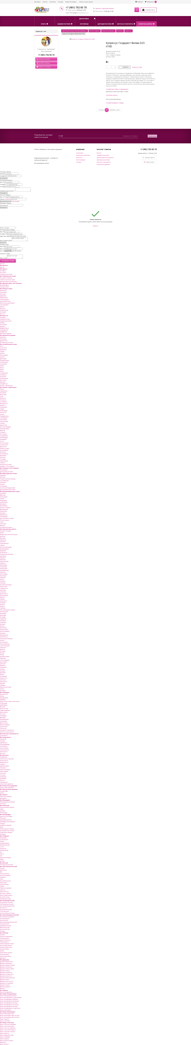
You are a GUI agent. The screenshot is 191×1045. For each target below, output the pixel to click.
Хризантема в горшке (7, 518)
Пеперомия (3, 568)
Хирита (2, 597)
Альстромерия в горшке (7, 610)
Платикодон (4, 642)
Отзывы (60, 2)
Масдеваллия (4, 719)
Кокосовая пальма (6, 945)
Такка (2, 522)
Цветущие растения (103, 160)
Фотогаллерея (80, 160)
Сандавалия (4, 436)
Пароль (5, 199)
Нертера (3, 559)
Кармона (3, 877)
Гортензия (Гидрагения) (7, 488)
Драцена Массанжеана (7, 978)
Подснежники (4, 543)
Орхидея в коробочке (7, 730)
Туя (1, 856)
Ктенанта (3, 400)
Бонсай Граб (4, 920)
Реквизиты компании (83, 155)
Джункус (2, 326)
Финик (2, 951)
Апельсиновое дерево (7, 807)
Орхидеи (3, 690)
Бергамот (3, 818)
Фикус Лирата (4, 1019)
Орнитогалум (4, 561)
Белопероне (4, 612)
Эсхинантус (3, 552)
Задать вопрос (150, 162)
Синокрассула (4, 750)
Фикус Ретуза (4, 891)
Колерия (2, 603)
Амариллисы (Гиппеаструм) (8, 534)
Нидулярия (3, 500)
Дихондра (3, 358)
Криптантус (3, 751)
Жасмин (2, 624)
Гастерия (3, 459)
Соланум (2, 583)
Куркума (2, 513)
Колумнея (3, 393)
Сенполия (3, 524)
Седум (2, 409)
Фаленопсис (4, 694)
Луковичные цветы (6, 527)
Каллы (2, 579)
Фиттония (3, 380)
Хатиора (2, 775)
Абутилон (3, 590)
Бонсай (2, 861)
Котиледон (3, 434)
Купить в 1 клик (137, 67)
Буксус (2, 367)
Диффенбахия (4, 328)
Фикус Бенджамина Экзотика (9, 1005)
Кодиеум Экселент (6, 321)
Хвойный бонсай (5, 899)
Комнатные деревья (108, 31)
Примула (3, 558)
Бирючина (3, 870)
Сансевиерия (4, 305)
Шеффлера (3, 332)
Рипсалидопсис (5, 644)
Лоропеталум (4, 884)
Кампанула (3, 511)
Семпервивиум (5, 744)
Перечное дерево (6, 888)
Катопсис (3, 680)
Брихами (3, 673)
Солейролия (4, 373)
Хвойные (119, 31)
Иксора (2, 626)
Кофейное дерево (6, 825)
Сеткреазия (4, 362)
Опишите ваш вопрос (7, 191)
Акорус (2, 414)
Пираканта (3, 682)
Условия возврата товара (115, 103)
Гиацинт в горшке (5, 531)
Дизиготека (3, 341)
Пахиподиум (4, 771)
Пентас (2, 640)
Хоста (2, 441)
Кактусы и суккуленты (104, 162)
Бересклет (3, 446)
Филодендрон (4, 285)
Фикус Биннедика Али (7, 1013)
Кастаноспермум (5, 427)
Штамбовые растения (7, 830)
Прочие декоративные (7, 303)
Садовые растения (103, 155)
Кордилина (3, 407)
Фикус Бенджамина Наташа (9, 1003)
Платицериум (4, 299)
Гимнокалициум (5, 769)
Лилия (2, 655)
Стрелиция (3, 567)
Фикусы (2, 988)
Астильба (3, 592)
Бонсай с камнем (5, 893)
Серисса (2, 890)
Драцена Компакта (6, 967)
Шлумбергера (4, 570)
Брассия (2, 707)
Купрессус (128, 31)
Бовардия (3, 613)
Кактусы (2, 753)
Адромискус (3, 743)
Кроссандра (4, 574)
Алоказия (3, 376)
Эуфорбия (3, 778)
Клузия (2, 353)
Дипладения (4, 509)
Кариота (2, 405)
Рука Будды (3, 813)
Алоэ (1, 346)
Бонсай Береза (5, 918)
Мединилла (3, 515)
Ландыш (2, 685)
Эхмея (2, 498)
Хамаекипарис (4, 843)
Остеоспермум (4, 660)
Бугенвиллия (4, 595)
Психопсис (3, 728)
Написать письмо (45, 67)
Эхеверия (3, 777)
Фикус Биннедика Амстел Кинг (9, 1017)
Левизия (2, 577)
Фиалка (2, 525)
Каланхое (3, 482)
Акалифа (2, 617)
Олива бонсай (4, 924)
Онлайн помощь (44, 63)
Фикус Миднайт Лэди (6, 1035)
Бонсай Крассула (5, 881)
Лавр (1, 859)
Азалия (2, 484)
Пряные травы (4, 448)
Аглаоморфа (4, 437)
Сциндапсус (3, 391)
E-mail (2, 186)
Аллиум (2, 669)
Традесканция (4, 360)
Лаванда (3, 658)
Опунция (3, 768)
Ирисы (2, 533)
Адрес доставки (5, 236)
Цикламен (3, 556)
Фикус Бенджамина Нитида (8, 1006)
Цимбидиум (3, 705)
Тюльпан (3, 542)
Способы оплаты (111, 95)
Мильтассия (4, 723)
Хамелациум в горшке (7, 829)
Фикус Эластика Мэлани (7, 1028)
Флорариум (3, 470)
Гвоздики (3, 271)
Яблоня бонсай (4, 927)
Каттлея (2, 714)
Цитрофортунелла (6, 820)
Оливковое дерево (6, 832)
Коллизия (3, 312)
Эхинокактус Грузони (7, 759)
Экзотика (3, 272)
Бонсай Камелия (5, 875)
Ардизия (2, 665)
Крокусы (2, 536)
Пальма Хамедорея (6, 936)
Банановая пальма (6, 952)
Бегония (2, 477)
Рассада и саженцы (6, 278)
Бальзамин (3, 662)
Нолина (2, 935)
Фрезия (2, 649)
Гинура (2, 351)
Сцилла (2, 545)
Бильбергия (3, 506)
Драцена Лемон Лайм (7, 969)
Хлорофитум (4, 330)
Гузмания (3, 493)
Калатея (2, 308)
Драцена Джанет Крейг (7, 965)
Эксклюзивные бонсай (7, 913)
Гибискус (3, 563)
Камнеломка (4, 461)
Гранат (2, 689)
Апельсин (3, 804)
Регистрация (15, 201)
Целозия (2, 664)
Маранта (3, 398)
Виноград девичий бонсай (8, 922)
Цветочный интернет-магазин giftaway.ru (74, 31)
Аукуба (2, 357)
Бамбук (2, 323)
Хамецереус (4, 782)
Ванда (2, 696)
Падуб (2, 886)
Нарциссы (3, 540)
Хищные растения (6, 464)
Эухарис (2, 671)
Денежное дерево (6, 333)
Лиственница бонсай (6, 904)
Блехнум (2, 294)
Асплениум (3, 292)
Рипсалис (3, 773)
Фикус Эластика (5, 1021)
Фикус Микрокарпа (6, 895)
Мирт (1, 827)
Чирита (2, 606)
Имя (1, 174)
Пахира (2, 823)
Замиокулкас (4, 310)
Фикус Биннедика (5, 1010)
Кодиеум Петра (5, 319)
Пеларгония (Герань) (6, 554)
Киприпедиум (4, 549)
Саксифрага (3, 418)
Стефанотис (4, 588)
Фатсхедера (4, 355)
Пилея (2, 366)
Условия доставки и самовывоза (117, 89)
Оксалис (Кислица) (5, 585)
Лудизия (2, 633)
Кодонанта (3, 601)
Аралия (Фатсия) (5, 301)
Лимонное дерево (6, 796)
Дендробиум (4, 698)
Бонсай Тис (3, 908)
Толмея (2, 423)
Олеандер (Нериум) (6, 638)
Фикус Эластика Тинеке (7, 1031)
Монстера (3, 394)
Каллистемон (4, 629)
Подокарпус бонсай (6, 902)
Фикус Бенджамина (6, 992)
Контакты (53, 2)
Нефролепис (4, 297)
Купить (125, 67)
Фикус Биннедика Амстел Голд (9, 1015)
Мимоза (2, 430)
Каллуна (2, 581)
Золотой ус (3, 348)
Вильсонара (4, 712)
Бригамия (3, 455)
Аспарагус (3, 375)
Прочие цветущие (6, 547)
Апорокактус (4, 760)
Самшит (2, 463)
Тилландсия (3, 497)
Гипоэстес (3, 412)
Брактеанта (4, 594)
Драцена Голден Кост (7, 974)
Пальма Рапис (4, 949)
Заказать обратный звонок (104, 8)
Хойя (1, 396)
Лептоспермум (4, 631)
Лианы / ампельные (6, 385)
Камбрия (3, 699)
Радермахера (4, 416)
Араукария (3, 838)
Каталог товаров (94, 31)
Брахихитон (4, 403)
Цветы (2, 267)
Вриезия (2, 495)
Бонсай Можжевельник (7, 906)
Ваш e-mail (3, 197)
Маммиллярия (4, 766)
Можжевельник (5, 845)
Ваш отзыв (3, 258)
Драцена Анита (5, 970)
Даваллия (3, 296)
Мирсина (3, 1042)
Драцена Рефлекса (6, 972)
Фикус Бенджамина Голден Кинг (10, 1008)
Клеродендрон (4, 428)
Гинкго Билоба (4, 874)
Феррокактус (4, 762)
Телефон (2, 176)
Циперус (2, 382)
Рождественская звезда (7, 479)
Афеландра (3, 565)
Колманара (3, 703)
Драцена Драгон (5, 987)
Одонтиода (3, 726)
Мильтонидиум (5, 725)
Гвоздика (3, 620)
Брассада (3, 615)
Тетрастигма (4, 421)
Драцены (3, 958)
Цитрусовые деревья (7, 787)
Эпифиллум (3, 757)
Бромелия (3, 504)
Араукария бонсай (6, 909)
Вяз (1, 872)
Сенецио (3, 432)
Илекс (2, 371)
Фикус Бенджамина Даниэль (9, 999)
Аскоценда (3, 721)
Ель (1, 852)
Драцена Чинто (5, 985)
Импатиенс (3, 628)
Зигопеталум (4, 708)
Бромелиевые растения (7, 489)
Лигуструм (3, 882)
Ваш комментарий (6, 240)
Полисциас (3, 339)
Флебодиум (3, 411)
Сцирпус (2, 764)
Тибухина (3, 647)
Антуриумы (3, 486)
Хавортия (3, 739)
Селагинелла (4, 839)
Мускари (2, 538)
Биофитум (3, 350)
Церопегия (3, 425)
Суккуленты (4, 735)
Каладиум (3, 439)
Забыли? (8, 199)
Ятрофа (2, 683)
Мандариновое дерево (7, 802)
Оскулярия (3, 676)
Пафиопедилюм (5, 710)
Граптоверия (4, 748)
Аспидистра (3, 384)
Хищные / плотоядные (7, 466)
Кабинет (140, 2)
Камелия (2, 572)
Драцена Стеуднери (6, 983)
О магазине (79, 153)
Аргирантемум (4, 656)
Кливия (2, 599)
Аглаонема (3, 324)
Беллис (2, 653)
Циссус (2, 306)
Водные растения (5, 687)
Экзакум (2, 651)
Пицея (2, 841)
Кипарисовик (4, 850)
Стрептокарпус (5, 646)
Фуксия (2, 604)
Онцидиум (3, 716)
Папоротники (4, 287)
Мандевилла (4, 635)
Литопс (2, 780)
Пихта (2, 854)
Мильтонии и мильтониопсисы (9, 701)
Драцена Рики (4, 979)
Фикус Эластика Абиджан (8, 1024)
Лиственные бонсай (6, 865)
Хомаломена (4, 454)
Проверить (3, 207)
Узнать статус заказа (86, 2)
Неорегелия (4, 502)
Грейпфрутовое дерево (7, 821)
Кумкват (2, 811)
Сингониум (3, 420)
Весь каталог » (4, 1044)
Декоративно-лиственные (105, 157)
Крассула (3, 337)
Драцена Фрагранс (6, 963)
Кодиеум (3, 317)
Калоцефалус (4, 450)
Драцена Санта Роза (6, 981)
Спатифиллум (4, 481)
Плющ (2, 389)
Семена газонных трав (7, 280)
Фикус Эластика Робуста (8, 1030)
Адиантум (3, 290)
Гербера (2, 608)
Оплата (45, 2)
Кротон (2, 314)
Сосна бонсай (4, 911)
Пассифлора (4, 516)
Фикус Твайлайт (5, 1037)
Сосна (2, 847)
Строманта (3, 402)
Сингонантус (4, 445)
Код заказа (3, 205)
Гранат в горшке (5, 507)
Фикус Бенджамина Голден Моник (11, 997)
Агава (2, 369)
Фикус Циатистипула (6, 1040)
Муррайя (3, 551)
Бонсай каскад (4, 897)
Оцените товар (5, 254)
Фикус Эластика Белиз (7, 1026)
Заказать (3, 242)
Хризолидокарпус (5, 956)
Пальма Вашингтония (7, 944)
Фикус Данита (4, 1033)
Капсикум (3, 576)
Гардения (3, 619)
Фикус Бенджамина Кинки (8, 996)
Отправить (3, 178)
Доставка (37, 2)
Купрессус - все (41, 31)
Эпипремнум (4, 378)
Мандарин (3, 798)
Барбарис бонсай (5, 926)
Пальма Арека (4, 938)
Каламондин (4, 791)
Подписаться (152, 136)
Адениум (3, 475)
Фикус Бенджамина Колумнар (9, 1001)
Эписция (2, 457)
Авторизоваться (5, 201)
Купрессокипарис (5, 857)
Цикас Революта (5, 940)
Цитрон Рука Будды (6, 816)
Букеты (99, 153)
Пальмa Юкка (4, 942)
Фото (1, 251)
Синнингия (3, 667)
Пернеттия (3, 678)
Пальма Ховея (4, 954)
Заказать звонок (44, 59)
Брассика (3, 452)
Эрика (2, 674)
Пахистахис (3, 586)
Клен (1, 879)
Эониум (2, 741)
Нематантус (4, 637)
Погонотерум (4, 443)
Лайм (1, 809)
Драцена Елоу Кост (6, 976)
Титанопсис (3, 746)
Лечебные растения (6, 342)
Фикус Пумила (4, 1039)
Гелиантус (3, 622)
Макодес (3, 717)
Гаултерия (3, 364)
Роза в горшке (4, 520)
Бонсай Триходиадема (7, 917)
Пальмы (2, 931)
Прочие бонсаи (5, 929)
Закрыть (95, 226)
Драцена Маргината (6, 961)
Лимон (2, 793)
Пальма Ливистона (6, 947)
